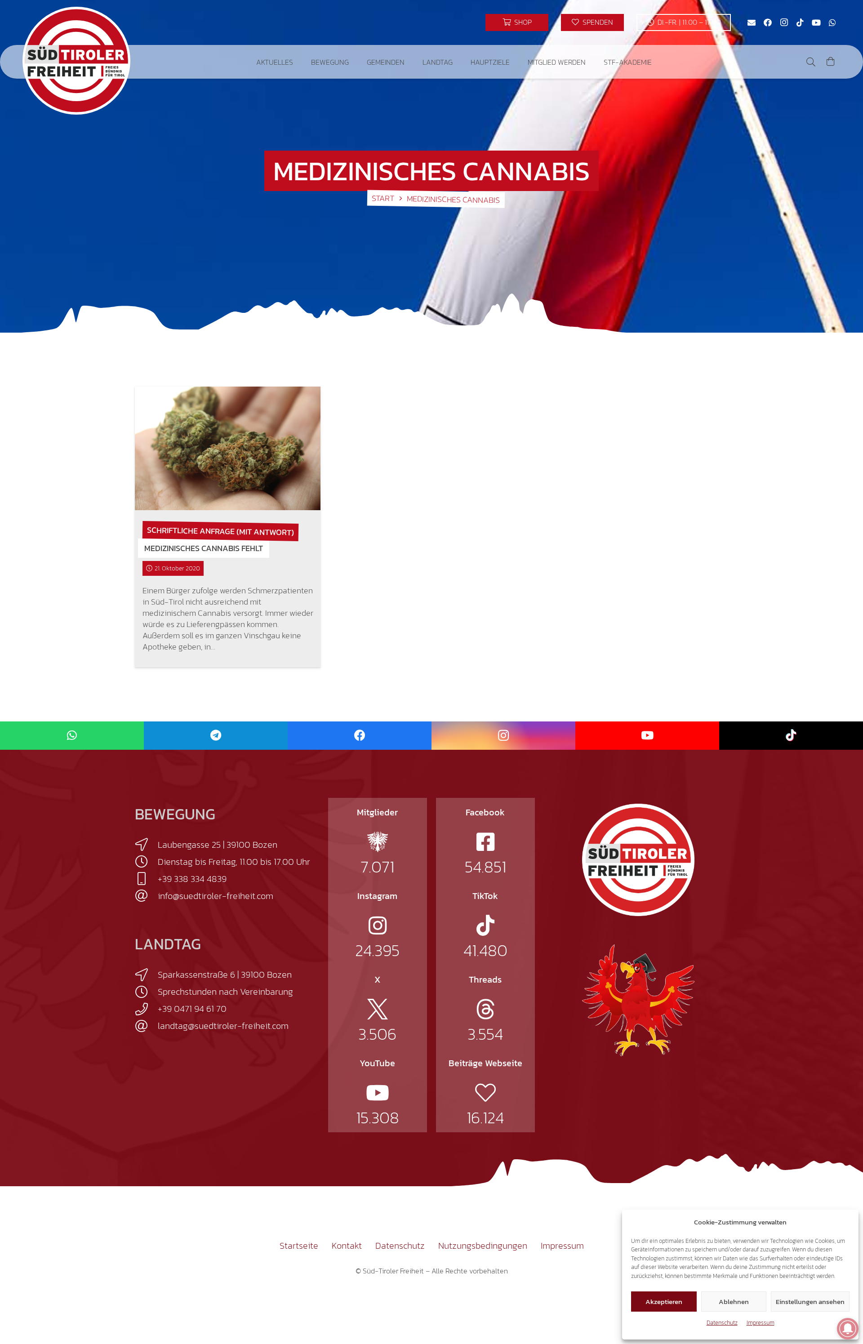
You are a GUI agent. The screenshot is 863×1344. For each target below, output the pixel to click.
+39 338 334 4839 (192, 879)
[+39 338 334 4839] (146, 878)
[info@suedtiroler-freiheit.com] (146, 896)
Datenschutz (722, 1322)
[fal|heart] (485, 1092)
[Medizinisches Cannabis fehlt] (227, 448)
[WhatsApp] (832, 22)
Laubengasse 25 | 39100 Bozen (217, 844)
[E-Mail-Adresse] (751, 22)
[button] (299, 62)
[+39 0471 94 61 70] (146, 1009)
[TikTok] (800, 22)
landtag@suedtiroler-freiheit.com (223, 1025)
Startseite (299, 1245)
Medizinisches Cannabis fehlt (203, 548)
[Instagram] (784, 22)
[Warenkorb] (831, 62)
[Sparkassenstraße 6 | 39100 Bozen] (146, 975)
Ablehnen (734, 1301)
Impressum (760, 1322)
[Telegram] (216, 735)
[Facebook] (768, 22)
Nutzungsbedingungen (482, 1245)
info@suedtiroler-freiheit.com (215, 896)
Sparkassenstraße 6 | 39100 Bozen (225, 974)
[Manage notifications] (848, 1329)
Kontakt (347, 1245)
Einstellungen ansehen (810, 1301)
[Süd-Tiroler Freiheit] (638, 860)
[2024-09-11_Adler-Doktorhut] (638, 999)
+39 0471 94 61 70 (192, 1008)
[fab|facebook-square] (485, 842)
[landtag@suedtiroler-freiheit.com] (146, 1026)
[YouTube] (816, 22)
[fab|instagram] (378, 925)
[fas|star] (377, 842)
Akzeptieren (663, 1301)
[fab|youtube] (377, 1092)
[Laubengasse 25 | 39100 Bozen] (146, 844)
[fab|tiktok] (485, 925)
